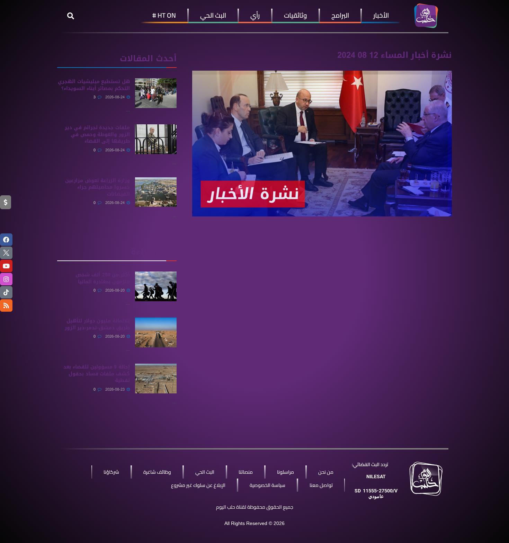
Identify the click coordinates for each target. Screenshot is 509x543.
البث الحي (213, 15)
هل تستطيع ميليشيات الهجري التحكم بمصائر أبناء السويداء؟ (94, 85)
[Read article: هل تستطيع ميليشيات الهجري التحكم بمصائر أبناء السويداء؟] (156, 93)
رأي (255, 15)
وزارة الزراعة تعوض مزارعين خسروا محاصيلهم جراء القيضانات (97, 187)
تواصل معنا (321, 485)
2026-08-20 (115, 290)
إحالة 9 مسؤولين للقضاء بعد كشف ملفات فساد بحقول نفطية (96, 373)
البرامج (340, 15)
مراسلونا (285, 472)
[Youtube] (6, 266)
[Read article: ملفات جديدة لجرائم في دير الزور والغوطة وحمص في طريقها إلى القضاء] (156, 139)
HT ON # (164, 15)
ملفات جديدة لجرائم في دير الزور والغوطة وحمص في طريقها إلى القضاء (97, 134)
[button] (71, 16)
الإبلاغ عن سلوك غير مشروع (198, 485)
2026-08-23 (115, 389)
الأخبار (381, 15)
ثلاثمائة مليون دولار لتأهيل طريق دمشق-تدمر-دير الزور (97, 324)
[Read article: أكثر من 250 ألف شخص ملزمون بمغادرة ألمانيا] (156, 286)
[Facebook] (6, 239)
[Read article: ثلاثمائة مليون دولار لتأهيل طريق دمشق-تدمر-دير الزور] (156, 332)
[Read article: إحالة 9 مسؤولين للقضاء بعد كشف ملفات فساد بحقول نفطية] (156, 378)
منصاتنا (246, 472)
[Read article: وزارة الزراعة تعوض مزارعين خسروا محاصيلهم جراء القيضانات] (156, 192)
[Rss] (6, 305)
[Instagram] (6, 279)
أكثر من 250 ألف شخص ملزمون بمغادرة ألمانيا (102, 278)
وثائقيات (295, 15)
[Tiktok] (6, 292)
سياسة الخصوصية (267, 485)
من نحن (325, 472)
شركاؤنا (111, 472)
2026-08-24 (115, 97)
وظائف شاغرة (157, 472)
